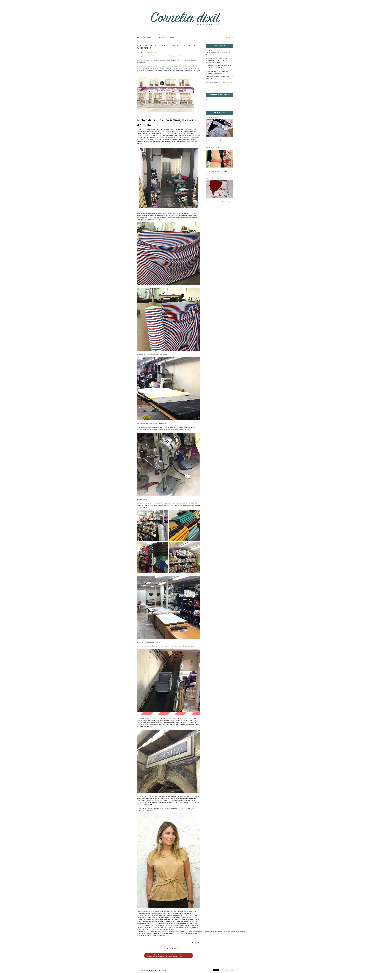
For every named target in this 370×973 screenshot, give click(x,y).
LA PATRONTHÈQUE (160, 37)
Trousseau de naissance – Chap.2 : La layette (219, 202)
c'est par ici (228, 82)
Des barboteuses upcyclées (214, 141)
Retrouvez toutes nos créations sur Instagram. (219, 100)
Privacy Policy (229, 970)
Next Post (175, 948)
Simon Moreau (161, 970)
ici (174, 933)
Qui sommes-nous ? (144, 37)
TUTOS (171, 37)
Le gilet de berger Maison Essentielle (217, 171)
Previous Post (163, 948)
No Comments (152, 52)
